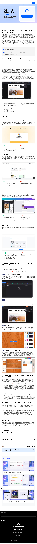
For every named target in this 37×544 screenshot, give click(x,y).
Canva (4, 189)
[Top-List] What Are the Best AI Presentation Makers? (12, 472)
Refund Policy (17, 539)
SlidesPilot (5, 116)
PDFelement (6, 67)
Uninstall (21, 539)
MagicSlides (6, 154)
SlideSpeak (6, 225)
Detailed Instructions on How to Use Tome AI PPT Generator (13, 487)
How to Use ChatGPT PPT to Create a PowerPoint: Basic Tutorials (14, 501)
